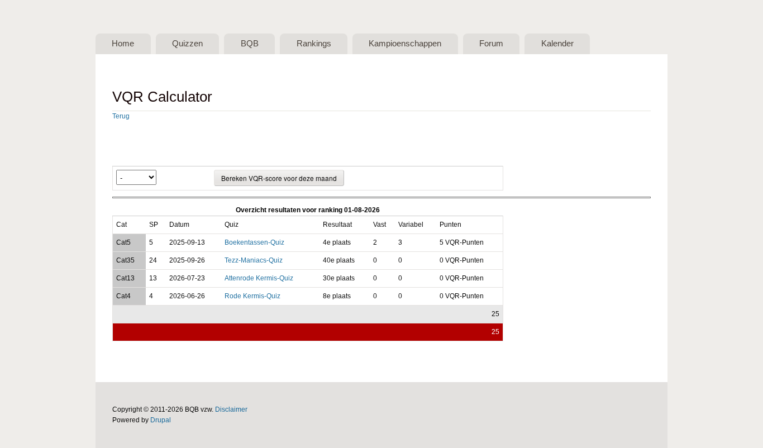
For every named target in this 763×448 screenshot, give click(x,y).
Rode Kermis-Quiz (252, 296)
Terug (121, 116)
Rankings (314, 43)
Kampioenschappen (405, 43)
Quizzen (187, 43)
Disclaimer (231, 409)
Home (123, 43)
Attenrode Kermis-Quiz (259, 278)
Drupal (160, 420)
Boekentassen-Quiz (254, 242)
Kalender (557, 43)
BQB (250, 43)
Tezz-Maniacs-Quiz (254, 260)
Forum (491, 43)
